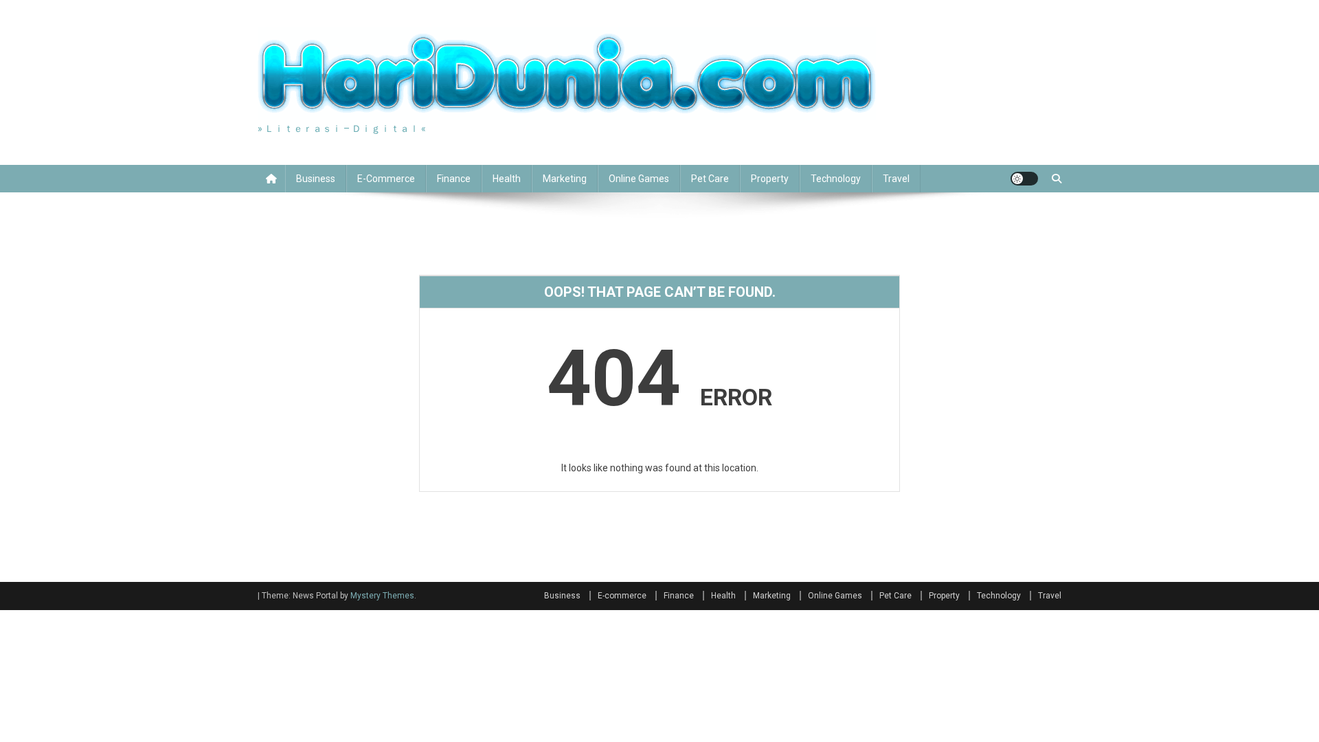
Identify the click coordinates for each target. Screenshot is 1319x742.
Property (770, 178)
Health (507, 178)
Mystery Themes (382, 595)
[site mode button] (1024, 179)
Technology (836, 178)
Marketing (565, 178)
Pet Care (710, 178)
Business (315, 178)
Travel (896, 178)
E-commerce (386, 178)
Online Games (639, 178)
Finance (454, 178)
